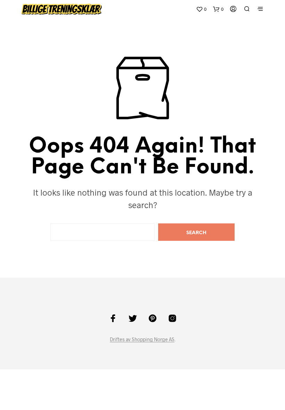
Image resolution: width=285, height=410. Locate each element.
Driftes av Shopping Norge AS (142, 339)
